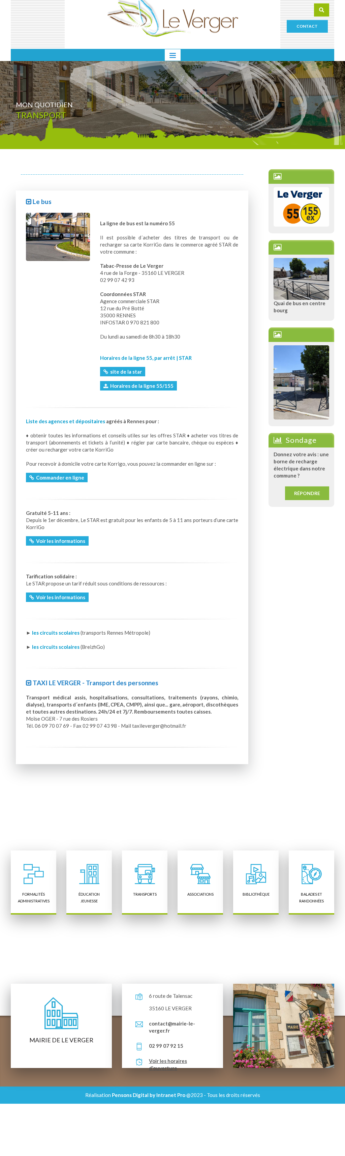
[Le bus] (58, 236)
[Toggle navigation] (173, 55)
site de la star (125, 372)
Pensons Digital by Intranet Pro (148, 1095)
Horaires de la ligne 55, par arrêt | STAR (146, 358)
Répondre (307, 493)
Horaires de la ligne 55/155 (141, 386)
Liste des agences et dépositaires (65, 421)
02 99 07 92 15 (166, 1046)
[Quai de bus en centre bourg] (301, 278)
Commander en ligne (59, 477)
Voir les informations (59, 541)
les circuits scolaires (56, 633)
